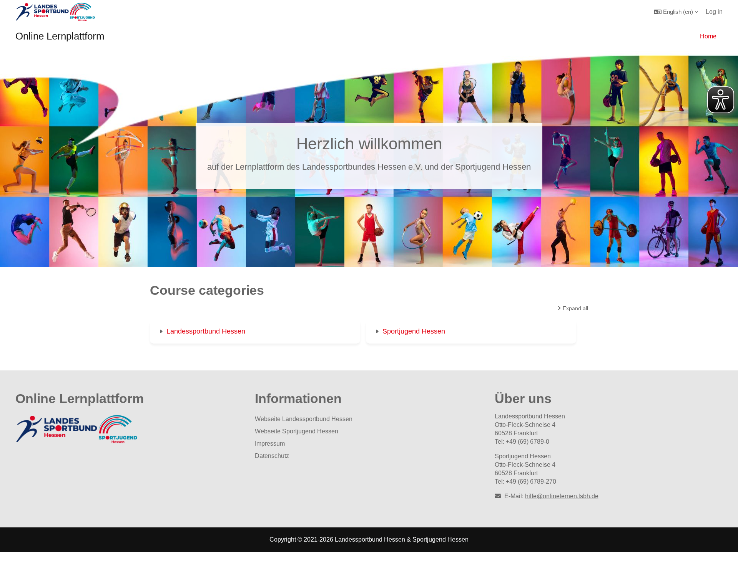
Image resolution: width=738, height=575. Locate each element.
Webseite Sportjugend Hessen (296, 431)
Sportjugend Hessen (413, 331)
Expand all (575, 308)
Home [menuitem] (708, 36)
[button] (676, 11)
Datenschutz (272, 456)
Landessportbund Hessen (205, 331)
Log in (714, 11)
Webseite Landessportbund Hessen (303, 419)
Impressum (270, 443)
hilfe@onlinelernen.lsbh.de (561, 496)
